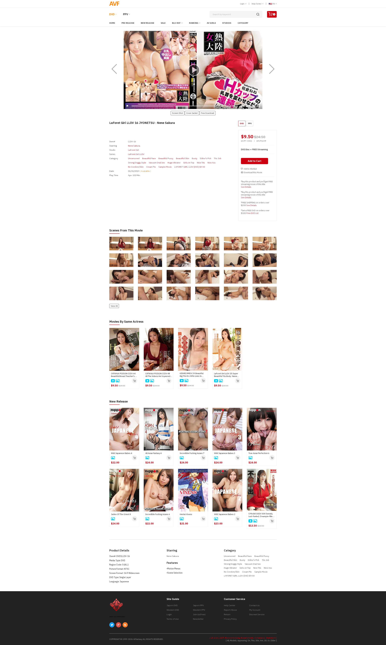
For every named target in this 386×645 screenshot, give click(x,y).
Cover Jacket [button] (192, 113)
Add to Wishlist (250, 169)
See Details (246, 187)
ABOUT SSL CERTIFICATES (117, 616)
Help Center (257, 4)
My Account (254, 610)
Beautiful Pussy (165, 158)
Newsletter (198, 619)
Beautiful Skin (182, 158)
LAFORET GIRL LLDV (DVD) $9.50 (189, 166)
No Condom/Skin (136, 166)
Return (227, 614)
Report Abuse (230, 610)
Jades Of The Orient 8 (121, 514)
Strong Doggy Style (137, 162)
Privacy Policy (230, 619)
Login (242, 4)
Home (112, 23)
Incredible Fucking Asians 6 (157, 514)
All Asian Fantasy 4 (153, 453)
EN (273, 4)
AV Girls (211, 23)
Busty (194, 158)
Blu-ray (176, 23)
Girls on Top (188, 162)
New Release (147, 23)
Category (243, 23)
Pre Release (128, 23)
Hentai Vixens (186, 514)
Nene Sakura (134, 145)
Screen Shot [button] (177, 113)
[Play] (193, 70)
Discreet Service (256, 614)
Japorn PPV (198, 605)
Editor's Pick (205, 158)
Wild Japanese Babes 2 (224, 514)
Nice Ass (211, 162)
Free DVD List (252, 213)
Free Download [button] (207, 113)
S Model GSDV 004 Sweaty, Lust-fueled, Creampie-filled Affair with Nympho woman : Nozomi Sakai (261, 515)
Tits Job (217, 158)
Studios (226, 23)
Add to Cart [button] (254, 160)
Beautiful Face (149, 158)
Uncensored (133, 158)
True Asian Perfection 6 (258, 453)
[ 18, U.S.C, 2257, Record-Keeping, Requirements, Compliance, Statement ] (243, 638)
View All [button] (114, 306)
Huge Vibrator (174, 162)
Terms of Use (173, 619)
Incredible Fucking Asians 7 (192, 453)
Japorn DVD (172, 605)
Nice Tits (201, 162)
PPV (125, 14)
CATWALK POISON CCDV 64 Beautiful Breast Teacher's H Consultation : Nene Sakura (123, 375)
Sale (163, 23)
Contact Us (254, 605)
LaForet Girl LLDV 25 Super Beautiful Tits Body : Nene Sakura (226, 375)
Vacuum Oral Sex (157, 162)
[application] (193, 70)
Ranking (193, 23)
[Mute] (253, 105)
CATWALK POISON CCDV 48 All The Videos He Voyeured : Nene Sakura (158, 375)
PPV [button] (250, 123)
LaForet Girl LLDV (136, 154)
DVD (112, 14)
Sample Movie (165, 166)
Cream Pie (151, 166)
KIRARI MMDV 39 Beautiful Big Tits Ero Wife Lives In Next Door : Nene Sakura (191, 375)
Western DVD (173, 610)
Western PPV (199, 610)
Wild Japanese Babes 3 (224, 453)
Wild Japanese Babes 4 (121, 453)
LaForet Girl (133, 150)
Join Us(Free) (199, 614)
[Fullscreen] (258, 105)
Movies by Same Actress (126, 321)
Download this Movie (253, 172)
